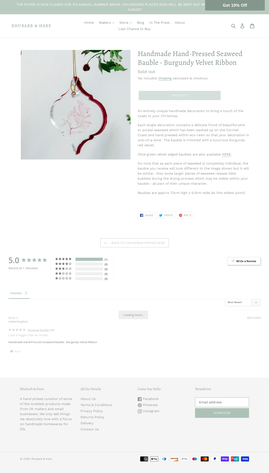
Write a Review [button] (246, 261)
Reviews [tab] (16, 293)
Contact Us (89, 429)
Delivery (87, 423)
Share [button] (17, 351)
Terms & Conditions (96, 405)
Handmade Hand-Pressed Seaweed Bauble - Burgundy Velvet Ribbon (52, 342)
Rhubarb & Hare (31, 25)
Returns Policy (92, 417)
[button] (235, 5)
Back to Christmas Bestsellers (138, 243)
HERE (226, 154)
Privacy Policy (91, 411)
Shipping (164, 78)
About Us (88, 399)
